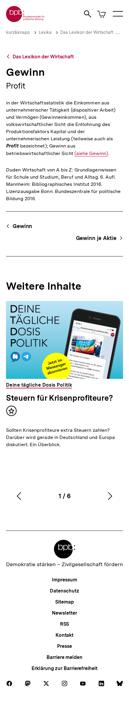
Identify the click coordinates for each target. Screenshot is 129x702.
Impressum (64, 580)
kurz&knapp (18, 32)
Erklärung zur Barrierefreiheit (64, 668)
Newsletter (64, 613)
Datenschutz (64, 591)
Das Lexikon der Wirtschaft (86, 32)
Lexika (45, 32)
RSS (64, 624)
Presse (64, 646)
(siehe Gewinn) (91, 153)
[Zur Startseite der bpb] (25, 20)
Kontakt (65, 635)
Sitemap (64, 602)
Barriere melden (64, 657)
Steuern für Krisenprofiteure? (59, 397)
